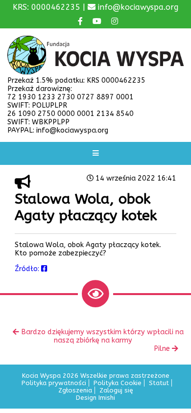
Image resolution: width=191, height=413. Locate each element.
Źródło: (28, 269)
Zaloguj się (116, 390)
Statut (159, 383)
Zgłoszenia (75, 390)
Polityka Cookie (118, 383)
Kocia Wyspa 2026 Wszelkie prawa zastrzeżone (95, 375)
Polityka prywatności (54, 383)
